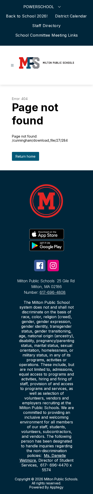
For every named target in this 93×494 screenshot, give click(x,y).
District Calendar (71, 16)
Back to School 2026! (26, 16)
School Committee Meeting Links (46, 35)
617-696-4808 (53, 292)
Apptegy (56, 487)
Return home (26, 156)
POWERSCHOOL (38, 6)
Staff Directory (46, 25)
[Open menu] (12, 65)
